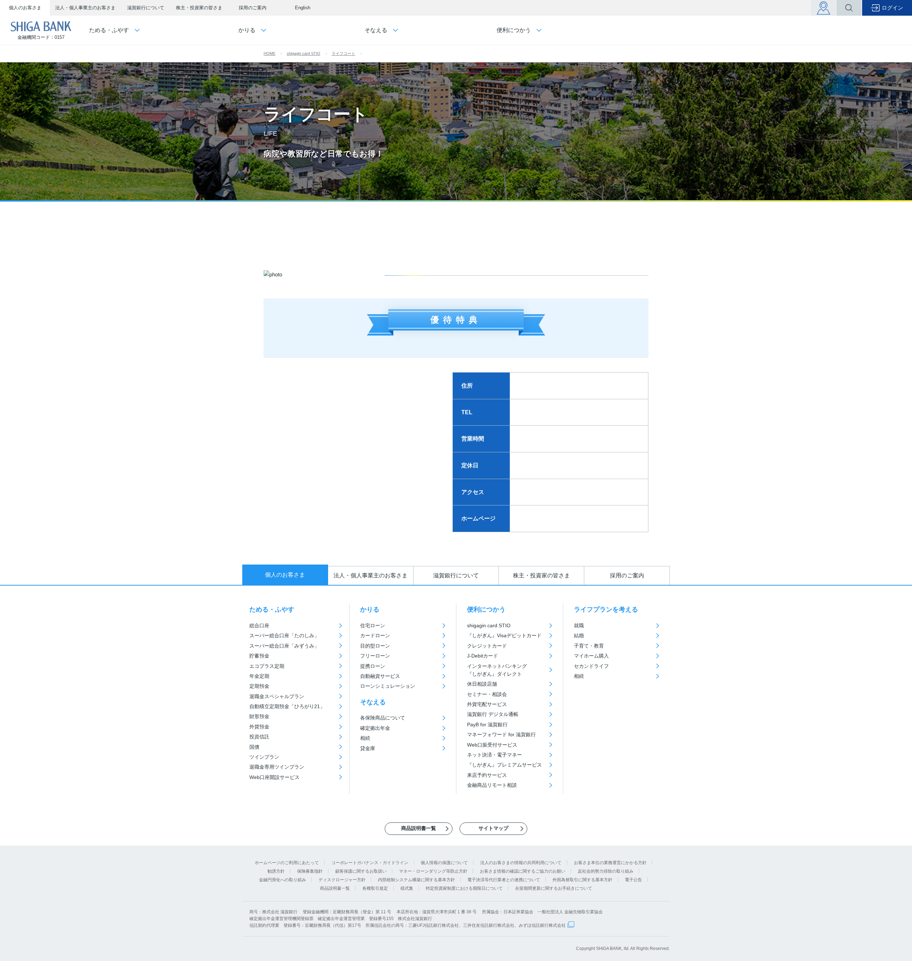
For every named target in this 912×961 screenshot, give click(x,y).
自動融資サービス (380, 676)
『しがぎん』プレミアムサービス (504, 765)
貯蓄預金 (259, 656)
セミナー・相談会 (487, 694)
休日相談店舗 (482, 684)
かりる (369, 609)
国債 (254, 747)
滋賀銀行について (145, 7)
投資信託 (259, 736)
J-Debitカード (482, 656)
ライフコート (343, 53)
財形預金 (259, 716)
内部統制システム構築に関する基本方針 (416, 879)
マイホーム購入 (591, 656)
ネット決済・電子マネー (494, 755)
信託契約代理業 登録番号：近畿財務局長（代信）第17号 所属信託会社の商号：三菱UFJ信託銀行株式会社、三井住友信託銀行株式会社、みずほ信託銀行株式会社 (407, 925)
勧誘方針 (276, 871)
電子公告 (633, 879)
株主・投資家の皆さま (199, 7)
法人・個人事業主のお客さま (85, 7)
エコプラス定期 (266, 666)
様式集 (406, 888)
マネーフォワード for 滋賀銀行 (501, 734)
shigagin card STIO (303, 53)
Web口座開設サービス (274, 777)
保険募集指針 (310, 871)
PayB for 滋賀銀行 (487, 724)
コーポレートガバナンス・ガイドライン (369, 862)
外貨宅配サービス (487, 704)
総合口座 (259, 625)
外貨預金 (259, 726)
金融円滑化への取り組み (282, 879)
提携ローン (372, 666)
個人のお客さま (25, 7)
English (302, 7)
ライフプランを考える (606, 609)
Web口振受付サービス (492, 745)
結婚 (579, 635)
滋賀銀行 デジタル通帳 (492, 714)
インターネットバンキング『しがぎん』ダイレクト (497, 670)
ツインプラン (264, 757)
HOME (269, 53)
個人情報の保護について (444, 862)
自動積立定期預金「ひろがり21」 (287, 706)
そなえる (373, 702)
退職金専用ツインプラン (276, 767)
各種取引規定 (375, 888)
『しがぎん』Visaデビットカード (504, 635)
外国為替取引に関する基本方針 (582, 879)
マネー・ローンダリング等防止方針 (433, 871)
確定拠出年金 (375, 728)
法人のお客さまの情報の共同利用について (520, 862)
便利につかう (486, 609)
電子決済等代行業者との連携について (503, 879)
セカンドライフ (591, 666)
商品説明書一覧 (335, 888)
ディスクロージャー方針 (342, 879)
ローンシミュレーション (387, 686)
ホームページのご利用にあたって (287, 862)
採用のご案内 (252, 7)
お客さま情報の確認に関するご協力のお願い (522, 871)
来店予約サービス (487, 775)
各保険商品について (382, 718)
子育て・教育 (589, 646)
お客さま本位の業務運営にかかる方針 (610, 862)
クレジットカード (487, 646)
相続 (365, 738)
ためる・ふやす (271, 609)
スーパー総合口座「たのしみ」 (284, 635)
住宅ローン (372, 625)
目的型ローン (375, 646)
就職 (579, 625)
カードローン (375, 635)
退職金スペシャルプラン (276, 696)
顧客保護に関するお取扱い (361, 871)
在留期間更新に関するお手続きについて (553, 888)
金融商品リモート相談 (492, 785)
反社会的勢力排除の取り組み (605, 871)
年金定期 (259, 676)
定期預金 (259, 686)
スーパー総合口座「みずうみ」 (284, 646)
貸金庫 (367, 748)
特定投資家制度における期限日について (464, 888)
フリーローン (375, 656)
